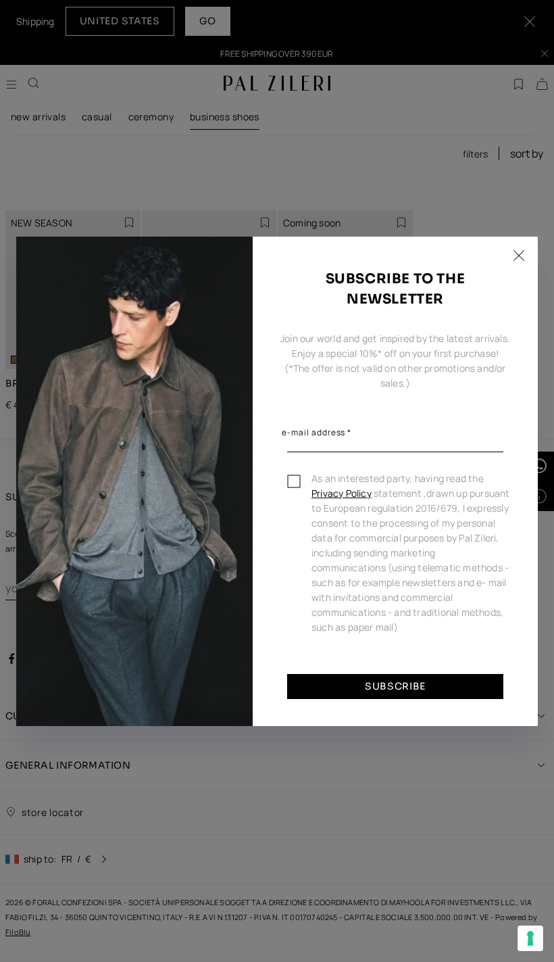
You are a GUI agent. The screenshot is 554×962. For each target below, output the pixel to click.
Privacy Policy (341, 493)
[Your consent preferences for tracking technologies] (530, 938)
